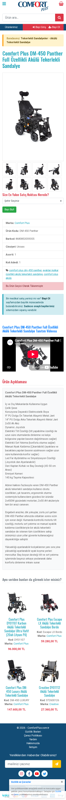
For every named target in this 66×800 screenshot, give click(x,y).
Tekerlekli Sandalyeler (34, 38)
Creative (54, 704)
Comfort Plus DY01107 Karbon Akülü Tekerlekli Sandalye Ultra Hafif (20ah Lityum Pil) (16, 627)
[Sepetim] (61, 4)
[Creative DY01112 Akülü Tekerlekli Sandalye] (49, 671)
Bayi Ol (55, 27)
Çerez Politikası (33, 735)
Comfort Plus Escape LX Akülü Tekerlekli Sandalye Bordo (49, 623)
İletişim (33, 747)
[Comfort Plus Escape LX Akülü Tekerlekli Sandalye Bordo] (49, 603)
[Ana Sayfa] (33, 6)
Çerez (16, 794)
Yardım (33, 739)
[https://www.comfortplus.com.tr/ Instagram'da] (21, 774)
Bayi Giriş (40, 27)
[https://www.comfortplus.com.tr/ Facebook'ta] (29, 774)
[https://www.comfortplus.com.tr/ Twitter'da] (44, 774)
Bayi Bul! (9, 209)
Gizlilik (58, 791)
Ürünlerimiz (11, 27)
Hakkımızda (33, 743)
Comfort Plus (22, 223)
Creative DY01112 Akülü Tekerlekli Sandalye (49, 691)
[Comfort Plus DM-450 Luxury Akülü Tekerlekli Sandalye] (16, 671)
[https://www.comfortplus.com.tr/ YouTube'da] (37, 774)
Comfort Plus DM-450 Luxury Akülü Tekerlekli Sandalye (16, 691)
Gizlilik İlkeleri (33, 731)
